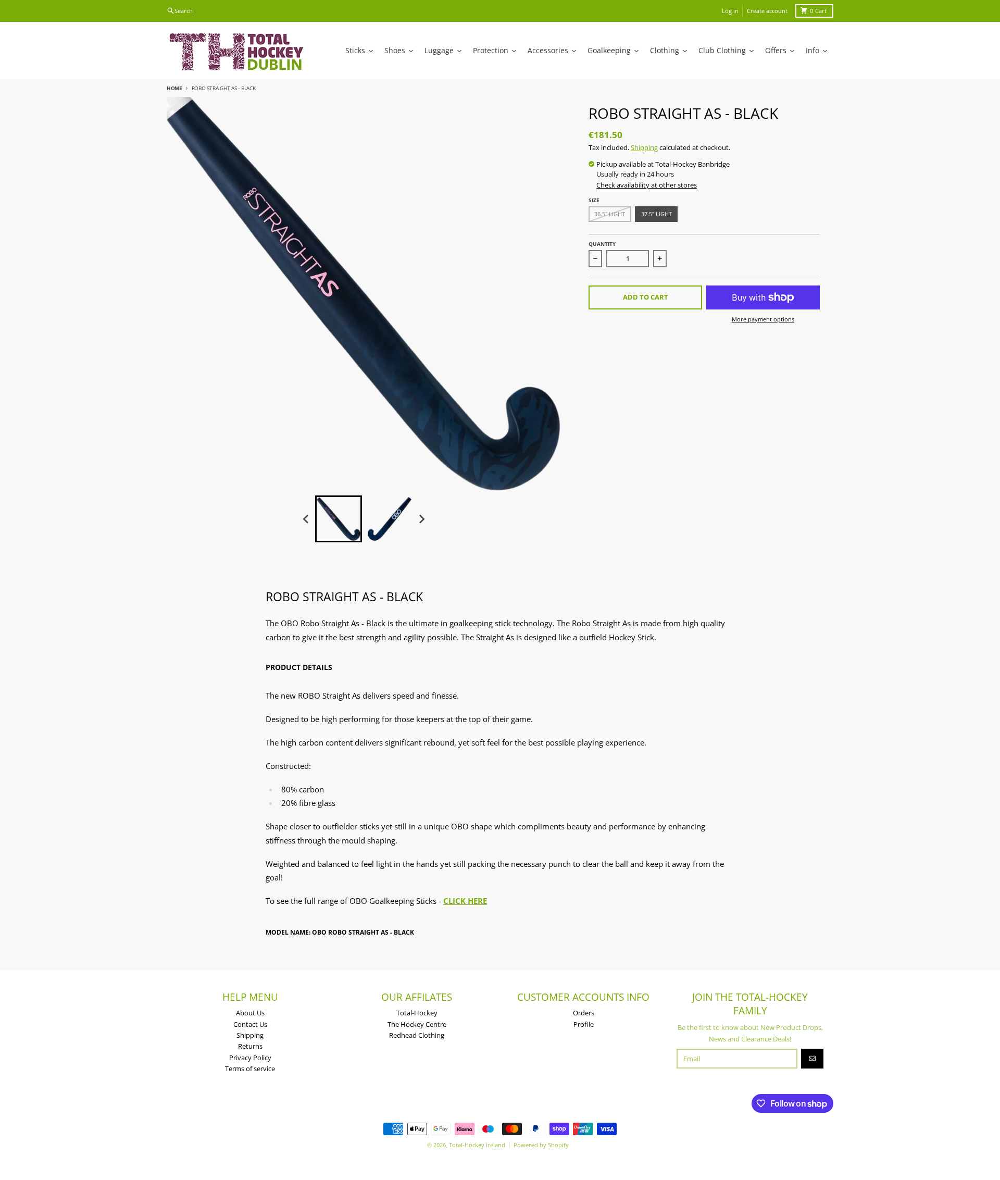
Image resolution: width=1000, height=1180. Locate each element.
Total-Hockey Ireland (477, 1145)
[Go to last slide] (306, 519)
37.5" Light (656, 214)
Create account (767, 11)
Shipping (644, 147)
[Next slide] (421, 519)
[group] (338, 518)
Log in (730, 11)
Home (174, 88)
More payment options (763, 319)
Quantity (602, 243)
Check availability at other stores (646, 185)
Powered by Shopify (541, 1145)
